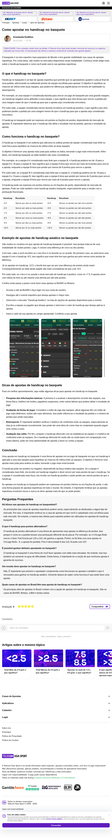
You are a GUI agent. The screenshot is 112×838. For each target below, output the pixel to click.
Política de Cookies (10, 740)
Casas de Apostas (11, 696)
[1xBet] (10, 19)
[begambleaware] (13, 788)
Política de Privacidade (12, 736)
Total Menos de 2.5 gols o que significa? (48, 671)
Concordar (56, 825)
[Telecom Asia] (14, 756)
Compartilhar (98, 606)
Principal (5, 22)
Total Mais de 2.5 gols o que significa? (15, 671)
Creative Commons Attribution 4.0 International (54, 778)
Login (5, 717)
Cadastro (7, 710)
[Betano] (47, 19)
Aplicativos (8, 703)
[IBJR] (68, 787)
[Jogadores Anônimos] (77, 787)
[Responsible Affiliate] (51, 787)
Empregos (6, 732)
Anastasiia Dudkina (23, 37)
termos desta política (54, 819)
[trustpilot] (32, 788)
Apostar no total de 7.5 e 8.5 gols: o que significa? (79, 671)
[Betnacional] (83, 19)
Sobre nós (6, 728)
